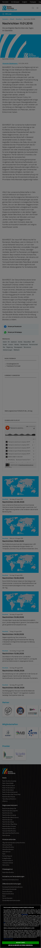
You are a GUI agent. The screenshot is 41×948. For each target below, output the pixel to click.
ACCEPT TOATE (20, 942)
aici (4, 922)
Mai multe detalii (25, 914)
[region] (20, 926)
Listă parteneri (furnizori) (8, 938)
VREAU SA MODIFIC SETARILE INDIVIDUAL (20, 945)
